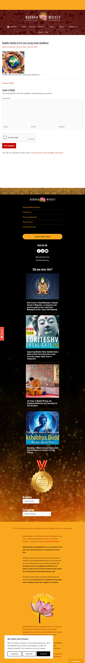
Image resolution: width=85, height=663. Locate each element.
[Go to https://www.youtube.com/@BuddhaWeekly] (46, 251)
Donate (40, 32)
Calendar (13, 27)
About (61, 27)
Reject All (29, 654)
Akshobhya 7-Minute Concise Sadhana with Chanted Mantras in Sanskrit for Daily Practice (42, 450)
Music (24, 27)
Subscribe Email (29, 227)
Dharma (41, 27)
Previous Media (7, 83)
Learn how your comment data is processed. (47, 153)
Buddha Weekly (38, 560)
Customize (14, 654)
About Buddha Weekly (31, 207)
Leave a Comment (9, 47)
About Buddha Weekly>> (52, 541)
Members (72, 27)
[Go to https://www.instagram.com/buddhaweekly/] (42, 251)
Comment (6, 98)
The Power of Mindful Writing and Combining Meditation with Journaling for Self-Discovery (42, 403)
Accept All (43, 654)
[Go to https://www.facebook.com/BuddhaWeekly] (39, 251)
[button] (46, 32)
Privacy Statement (30, 217)
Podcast (32, 27)
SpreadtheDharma (36, 635)
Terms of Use (28, 222)
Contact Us (27, 212)
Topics (51, 27)
